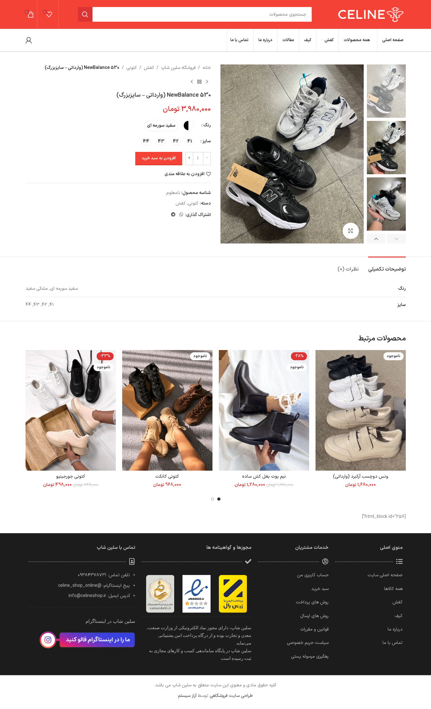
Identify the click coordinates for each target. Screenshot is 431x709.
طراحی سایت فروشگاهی (231, 695)
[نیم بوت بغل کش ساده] (264, 410)
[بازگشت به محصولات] (199, 82)
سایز (206, 141)
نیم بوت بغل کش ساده (264, 476)
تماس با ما (393, 642)
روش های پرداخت (312, 602)
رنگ (207, 125)
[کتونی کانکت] (167, 410)
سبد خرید (320, 589)
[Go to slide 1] (218, 499)
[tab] (387, 266)
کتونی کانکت (167, 476)
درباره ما (395, 629)
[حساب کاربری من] (28, 40)
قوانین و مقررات (314, 629)
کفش (149, 67)
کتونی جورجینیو (70, 476)
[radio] (188, 125)
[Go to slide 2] (212, 499)
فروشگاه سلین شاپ (178, 67)
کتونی (131, 67)
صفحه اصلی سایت (385, 575)
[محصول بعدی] (192, 82)
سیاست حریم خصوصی (308, 642)
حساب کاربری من (313, 575)
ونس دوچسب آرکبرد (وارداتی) (360, 476)
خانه (207, 67)
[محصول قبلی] (207, 82)
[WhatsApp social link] (181, 215)
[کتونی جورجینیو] (71, 410)
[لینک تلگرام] (173, 215)
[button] (396, 238)
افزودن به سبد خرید (159, 158)
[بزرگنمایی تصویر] (351, 231)
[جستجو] (85, 14)
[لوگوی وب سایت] (370, 14)
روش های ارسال (314, 616)
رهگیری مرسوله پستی (310, 656)
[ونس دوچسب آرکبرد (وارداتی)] (361, 410)
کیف (399, 616)
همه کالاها (393, 589)
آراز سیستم (187, 695)
